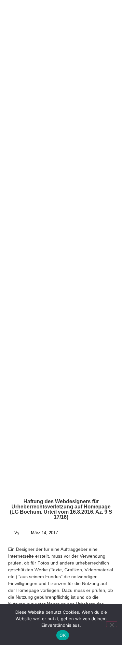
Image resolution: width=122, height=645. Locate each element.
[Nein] (111, 624)
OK (63, 635)
